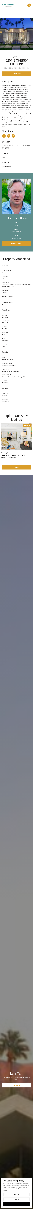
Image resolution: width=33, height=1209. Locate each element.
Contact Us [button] (17, 1085)
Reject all (16, 1194)
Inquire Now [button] (17, 73)
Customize (16, 1199)
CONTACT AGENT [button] (16, 243)
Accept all (16, 1204)
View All (16, 467)
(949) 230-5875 (16, 231)
